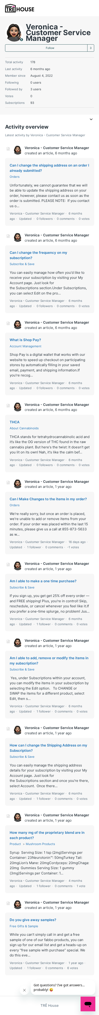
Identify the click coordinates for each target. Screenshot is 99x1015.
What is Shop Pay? (25, 340)
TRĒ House (50, 1005)
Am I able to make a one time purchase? (43, 581)
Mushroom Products (40, 844)
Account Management (25, 346)
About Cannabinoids (24, 428)
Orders (15, 176)
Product (15, 844)
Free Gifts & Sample (24, 926)
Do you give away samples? (33, 920)
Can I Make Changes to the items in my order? (48, 499)
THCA (15, 422)
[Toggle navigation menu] (91, 120)
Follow (50, 48)
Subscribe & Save (22, 264)
